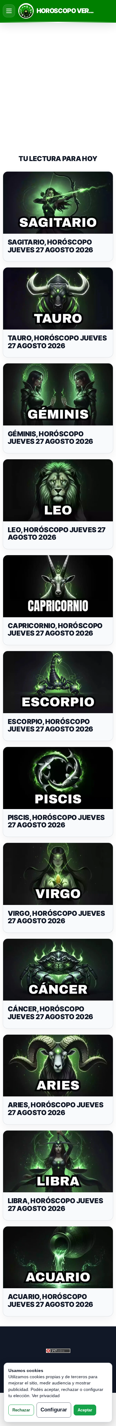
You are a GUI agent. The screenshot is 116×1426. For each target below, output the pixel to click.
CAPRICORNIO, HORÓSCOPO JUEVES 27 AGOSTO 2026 (55, 629)
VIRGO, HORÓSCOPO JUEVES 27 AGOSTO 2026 (56, 917)
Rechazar (21, 1410)
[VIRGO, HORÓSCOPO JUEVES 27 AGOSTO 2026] (58, 874)
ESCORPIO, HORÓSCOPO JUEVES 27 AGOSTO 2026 (50, 725)
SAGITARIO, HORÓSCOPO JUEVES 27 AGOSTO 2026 (50, 246)
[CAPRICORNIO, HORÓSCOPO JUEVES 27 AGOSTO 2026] (58, 586)
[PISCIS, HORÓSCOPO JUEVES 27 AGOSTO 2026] (58, 778)
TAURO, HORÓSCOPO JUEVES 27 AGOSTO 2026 (57, 342)
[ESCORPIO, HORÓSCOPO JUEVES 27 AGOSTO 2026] (58, 682)
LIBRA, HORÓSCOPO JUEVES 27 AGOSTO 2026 (55, 1204)
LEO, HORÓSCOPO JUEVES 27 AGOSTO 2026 (56, 534)
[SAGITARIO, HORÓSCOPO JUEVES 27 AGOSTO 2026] (58, 203)
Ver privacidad (46, 1395)
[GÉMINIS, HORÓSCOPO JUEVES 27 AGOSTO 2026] (58, 394)
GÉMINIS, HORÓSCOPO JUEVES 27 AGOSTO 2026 (50, 438)
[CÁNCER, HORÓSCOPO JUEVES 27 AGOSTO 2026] (58, 970)
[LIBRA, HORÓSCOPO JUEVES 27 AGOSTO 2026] (58, 1162)
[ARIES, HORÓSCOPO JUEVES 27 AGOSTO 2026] (58, 1066)
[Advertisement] (58, 83)
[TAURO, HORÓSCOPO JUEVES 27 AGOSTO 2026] (58, 299)
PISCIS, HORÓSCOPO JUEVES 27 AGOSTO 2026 (56, 821)
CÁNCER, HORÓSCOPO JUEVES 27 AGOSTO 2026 (50, 1013)
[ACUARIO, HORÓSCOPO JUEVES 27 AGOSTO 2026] (58, 1257)
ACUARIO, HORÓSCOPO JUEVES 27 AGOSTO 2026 (50, 1300)
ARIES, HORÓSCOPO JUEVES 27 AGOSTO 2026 (55, 1109)
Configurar (54, 1410)
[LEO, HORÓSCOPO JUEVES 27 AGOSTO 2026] (58, 490)
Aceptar (85, 1410)
